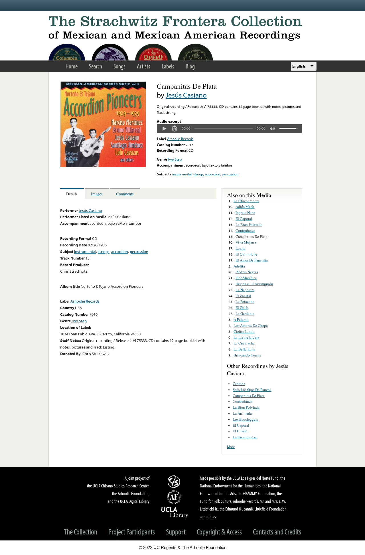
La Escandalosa (245, 436)
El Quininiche (246, 254)
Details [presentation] (72, 194)
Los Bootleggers (245, 419)
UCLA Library (174, 512)
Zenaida (239, 383)
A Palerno (241, 319)
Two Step (175, 159)
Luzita (241, 248)
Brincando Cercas (247, 355)
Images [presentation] (97, 194)
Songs (119, 66)
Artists (143, 66)
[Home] (182, 28)
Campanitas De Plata (251, 236)
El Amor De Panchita (252, 260)
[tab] (72, 193)
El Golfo (242, 307)
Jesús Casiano (186, 94)
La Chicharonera (246, 200)
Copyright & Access (219, 531)
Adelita (239, 266)
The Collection (80, 531)
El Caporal (244, 218)
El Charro (240, 431)
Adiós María (245, 206)
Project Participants (131, 531)
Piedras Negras (247, 271)
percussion (230, 174)
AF (174, 497)
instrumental (182, 174)
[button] (164, 128)
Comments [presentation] (125, 194)
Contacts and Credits (277, 531)
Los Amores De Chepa (251, 325)
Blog (190, 66)
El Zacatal (243, 295)
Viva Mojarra (246, 242)
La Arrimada (242, 413)
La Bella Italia (245, 349)
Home (72, 66)
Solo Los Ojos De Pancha (252, 389)
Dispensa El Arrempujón (254, 283)
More (231, 446)
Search (95, 66)
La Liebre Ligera (246, 337)
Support (176, 531)
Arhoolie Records (180, 138)
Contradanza (245, 230)
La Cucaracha (244, 343)
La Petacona (245, 301)
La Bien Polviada (249, 224)
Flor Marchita (246, 277)
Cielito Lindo (244, 331)
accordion (212, 174)
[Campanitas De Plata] (103, 165)
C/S (174, 481)
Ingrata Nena (245, 212)
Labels (168, 66)
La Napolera (245, 289)
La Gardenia (245, 313)
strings (198, 174)
